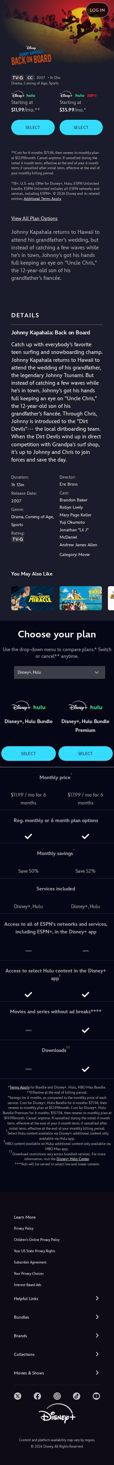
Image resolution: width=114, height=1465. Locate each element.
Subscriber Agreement (30, 1262)
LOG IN (97, 10)
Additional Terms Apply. (42, 199)
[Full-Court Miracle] (32, 598)
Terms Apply (19, 1087)
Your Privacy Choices (28, 1274)
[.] (17, 1396)
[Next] (103, 597)
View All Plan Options (34, 218)
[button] (57, 1299)
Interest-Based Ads (27, 1285)
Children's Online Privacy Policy (37, 1240)
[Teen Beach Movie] (81, 598)
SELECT (33, 127)
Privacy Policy (23, 1229)
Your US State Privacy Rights (34, 1251)
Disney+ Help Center (73, 1159)
